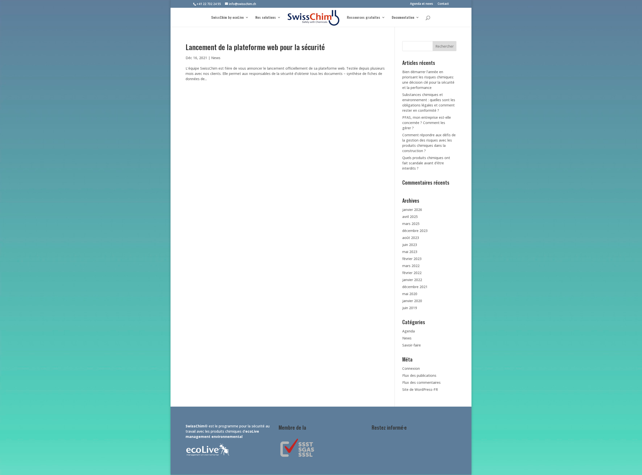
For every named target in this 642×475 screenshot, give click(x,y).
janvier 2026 (412, 209)
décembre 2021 (415, 286)
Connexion (411, 368)
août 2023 (410, 237)
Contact (443, 4)
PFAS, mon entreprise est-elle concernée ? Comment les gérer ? (426, 122)
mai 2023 (409, 251)
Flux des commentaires (421, 382)
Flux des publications (419, 375)
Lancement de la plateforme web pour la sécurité (255, 46)
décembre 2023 (415, 230)
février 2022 (412, 272)
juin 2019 (409, 307)
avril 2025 (410, 216)
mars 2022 (411, 265)
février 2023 (412, 258)
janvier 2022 (412, 279)
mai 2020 (409, 293)
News (215, 57)
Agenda (408, 331)
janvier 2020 (412, 300)
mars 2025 (411, 223)
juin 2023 (409, 244)
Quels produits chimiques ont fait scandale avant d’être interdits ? (426, 163)
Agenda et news (421, 4)
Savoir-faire (411, 345)
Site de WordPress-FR (420, 389)
